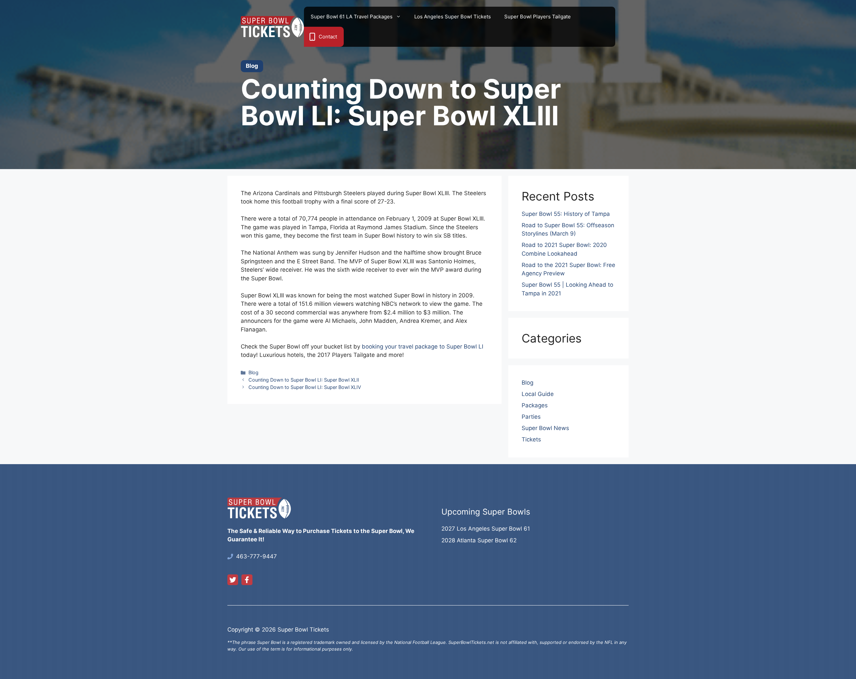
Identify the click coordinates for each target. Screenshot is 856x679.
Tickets (531, 439)
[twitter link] (232, 579)
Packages (535, 405)
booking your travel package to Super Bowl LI (422, 346)
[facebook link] (246, 579)
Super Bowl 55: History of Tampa (566, 214)
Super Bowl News (545, 428)
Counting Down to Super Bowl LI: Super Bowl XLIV (304, 387)
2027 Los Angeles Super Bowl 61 (485, 528)
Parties (531, 416)
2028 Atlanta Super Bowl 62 (479, 540)
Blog (253, 372)
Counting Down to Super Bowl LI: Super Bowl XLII (303, 380)
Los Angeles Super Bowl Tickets (452, 16)
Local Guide (538, 394)
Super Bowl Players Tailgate (537, 16)
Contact (328, 36)
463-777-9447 (256, 556)
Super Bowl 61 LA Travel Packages (352, 16)
